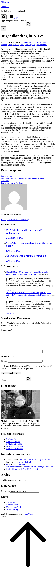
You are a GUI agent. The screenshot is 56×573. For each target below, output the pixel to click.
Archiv (4, 480)
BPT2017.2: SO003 (29, 469)
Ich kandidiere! (12, 439)
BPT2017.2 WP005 (14, 448)
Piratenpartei (18, 45)
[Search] (28, 24)
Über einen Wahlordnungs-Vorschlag (38, 467)
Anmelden (10, 502)
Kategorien (5, 491)
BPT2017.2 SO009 (14, 444)
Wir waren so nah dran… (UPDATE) (34, 460)
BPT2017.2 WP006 (14, 446)
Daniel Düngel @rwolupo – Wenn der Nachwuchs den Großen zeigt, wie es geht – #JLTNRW (29, 273)
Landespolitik (6, 45)
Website (4, 361)
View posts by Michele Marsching (15, 219)
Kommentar (6, 330)
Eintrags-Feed (12, 505)
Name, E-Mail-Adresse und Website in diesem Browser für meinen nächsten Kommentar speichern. (27, 367)
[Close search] (3, 28)
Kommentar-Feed (13, 507)
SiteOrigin (29, 514)
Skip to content (7, 2)
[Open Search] (4, 16)
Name (4, 351)
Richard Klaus (12, 469)
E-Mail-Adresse (8, 356)
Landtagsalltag (31, 45)
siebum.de (5, 6)
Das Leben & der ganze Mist (34, 42)
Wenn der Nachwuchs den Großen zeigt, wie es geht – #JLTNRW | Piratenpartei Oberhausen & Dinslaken (28, 293)
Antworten (10, 290)
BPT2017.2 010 (13, 441)
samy (8, 464)
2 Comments (42, 45)
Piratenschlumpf (13, 467)
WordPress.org (12, 509)
